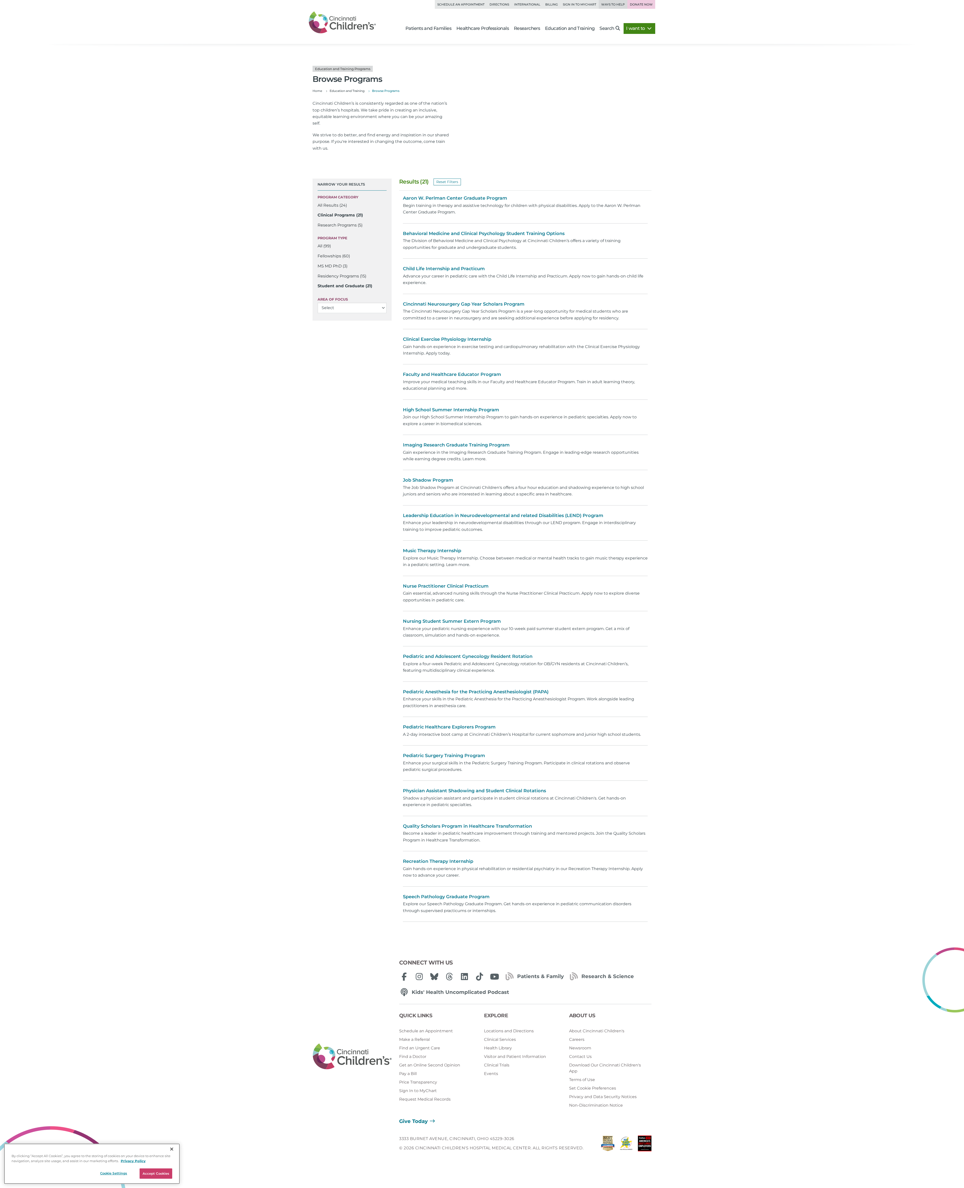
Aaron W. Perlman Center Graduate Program (455, 198)
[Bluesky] (434, 976)
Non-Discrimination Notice (596, 1105)
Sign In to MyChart (418, 1090)
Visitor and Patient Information (515, 1056)
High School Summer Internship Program (451, 410)
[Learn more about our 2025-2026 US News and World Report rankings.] (608, 1145)
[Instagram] (419, 976)
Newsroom (580, 1048)
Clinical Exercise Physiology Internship (447, 339)
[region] (92, 1164)
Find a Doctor (412, 1056)
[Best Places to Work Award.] (626, 1145)
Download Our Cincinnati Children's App (605, 1068)
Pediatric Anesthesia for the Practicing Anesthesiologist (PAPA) (476, 692)
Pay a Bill (408, 1073)
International (527, 4)
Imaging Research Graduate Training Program (456, 445)
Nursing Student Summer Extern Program (452, 621)
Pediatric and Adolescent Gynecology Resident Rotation (467, 656)
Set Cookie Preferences (592, 1088)
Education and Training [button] (569, 28)
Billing (551, 4)
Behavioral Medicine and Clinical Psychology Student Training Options (484, 233)
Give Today (413, 1121)
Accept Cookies (156, 1173)
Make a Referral (414, 1039)
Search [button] (606, 28)
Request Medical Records (425, 1099)
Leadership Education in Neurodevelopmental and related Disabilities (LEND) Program (503, 515)
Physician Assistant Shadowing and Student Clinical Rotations (474, 791)
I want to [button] (636, 28)
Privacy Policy (133, 1161)
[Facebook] (404, 976)
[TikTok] (479, 976)
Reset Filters (447, 182)
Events (491, 1073)
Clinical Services (500, 1039)
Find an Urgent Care (419, 1048)
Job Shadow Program (428, 480)
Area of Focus (333, 299)
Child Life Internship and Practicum (444, 268)
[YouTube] (495, 976)
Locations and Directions (509, 1031)
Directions (499, 4)
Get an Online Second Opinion (429, 1065)
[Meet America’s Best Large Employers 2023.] (644, 1145)
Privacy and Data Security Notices (603, 1096)
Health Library (498, 1048)
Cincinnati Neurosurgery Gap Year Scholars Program (463, 304)
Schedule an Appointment (461, 4)
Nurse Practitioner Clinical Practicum (446, 586)
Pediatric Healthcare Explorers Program (449, 727)
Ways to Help (613, 4)
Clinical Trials (496, 1065)
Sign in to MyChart (579, 4)
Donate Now (641, 4)
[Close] (171, 1149)
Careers (576, 1039)
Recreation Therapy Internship (438, 861)
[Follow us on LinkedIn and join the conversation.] (464, 976)
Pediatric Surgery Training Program (444, 755)
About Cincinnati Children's (596, 1031)
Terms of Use (582, 1079)
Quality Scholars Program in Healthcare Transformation (467, 826)
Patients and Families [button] (428, 28)
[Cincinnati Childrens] (352, 1056)
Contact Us (580, 1056)
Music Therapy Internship (432, 550)
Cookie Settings (113, 1173)
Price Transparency (418, 1082)
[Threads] (449, 976)
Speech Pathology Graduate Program (446, 896)
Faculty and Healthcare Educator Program (452, 374)
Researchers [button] (527, 28)
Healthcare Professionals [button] (482, 28)
